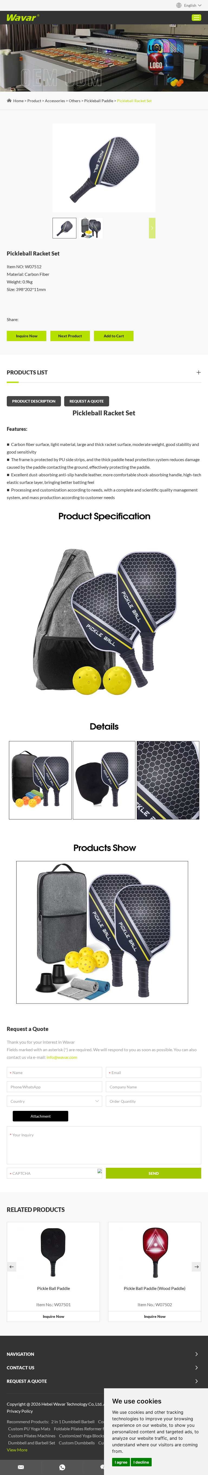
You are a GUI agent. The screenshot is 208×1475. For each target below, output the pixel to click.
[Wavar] (23, 17)
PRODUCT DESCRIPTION (34, 401)
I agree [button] (121, 1462)
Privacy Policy (20, 1410)
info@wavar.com (62, 1057)
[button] (152, 228)
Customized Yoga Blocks (82, 1435)
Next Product (70, 336)
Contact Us (20, 1367)
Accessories (55, 100)
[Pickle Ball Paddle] (53, 1252)
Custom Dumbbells (77, 1442)
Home (18, 100)
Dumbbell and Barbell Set (32, 1442)
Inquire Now (53, 1316)
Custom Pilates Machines (32, 1435)
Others (74, 100)
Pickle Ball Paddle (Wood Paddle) (155, 1288)
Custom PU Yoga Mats (29, 1428)
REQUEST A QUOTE (87, 401)
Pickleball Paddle (98, 100)
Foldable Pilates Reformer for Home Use (91, 1428)
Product (34, 100)
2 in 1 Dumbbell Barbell (73, 1421)
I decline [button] (141, 1462)
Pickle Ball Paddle (53, 1288)
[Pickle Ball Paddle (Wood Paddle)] (154, 1252)
